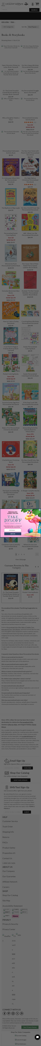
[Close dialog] (40, 510)
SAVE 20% (12, 533)
